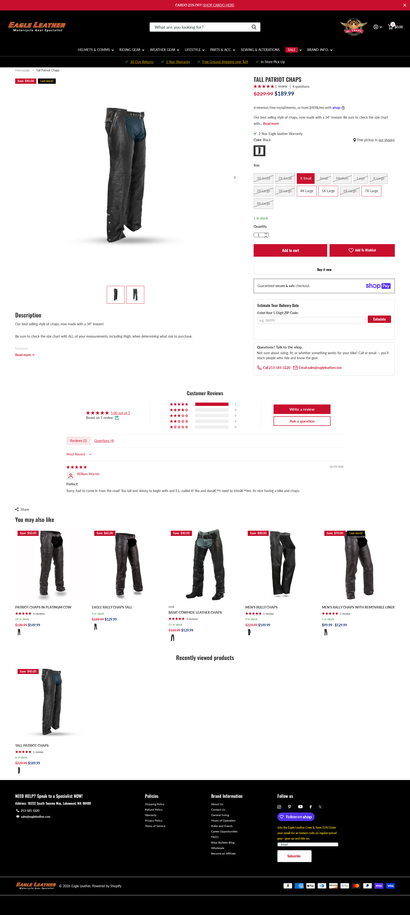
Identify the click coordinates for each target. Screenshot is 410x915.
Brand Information (226, 796)
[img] (76, 467)
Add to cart (290, 250)
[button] (235, 177)
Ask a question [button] (302, 421)
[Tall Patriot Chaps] (51, 703)
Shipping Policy (154, 804)
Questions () (104, 441)
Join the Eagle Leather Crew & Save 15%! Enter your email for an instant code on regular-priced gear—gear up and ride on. (307, 833)
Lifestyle (193, 50)
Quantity (260, 226)
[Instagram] (279, 807)
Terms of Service (155, 826)
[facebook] (311, 807)
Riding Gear (129, 50)
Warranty (150, 815)
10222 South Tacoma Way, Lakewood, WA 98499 (59, 803)
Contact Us (218, 809)
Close (405, 5)
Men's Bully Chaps (261, 607)
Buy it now (324, 269)
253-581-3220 (30, 811)
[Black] (19, 632)
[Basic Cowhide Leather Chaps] (204, 564)
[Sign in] (377, 27)
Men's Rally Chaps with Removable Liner (358, 607)
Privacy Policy (153, 820)
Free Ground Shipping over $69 (225, 62)
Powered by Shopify (106, 886)
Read (23, 355)
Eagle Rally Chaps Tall (112, 607)
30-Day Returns (142, 62)
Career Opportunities (224, 831)
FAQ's (215, 837)
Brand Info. (318, 50)
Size (257, 165)
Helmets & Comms (94, 50)
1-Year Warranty (178, 62)
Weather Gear (162, 50)
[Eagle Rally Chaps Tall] (128, 564)
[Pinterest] (289, 807)
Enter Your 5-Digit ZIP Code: (277, 313)
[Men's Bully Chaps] (281, 564)
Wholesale (217, 848)
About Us (217, 804)
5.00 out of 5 (120, 413)
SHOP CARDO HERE (218, 5)
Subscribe (294, 855)
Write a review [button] (302, 409)
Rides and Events (222, 826)
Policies (151, 796)
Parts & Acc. (220, 50)
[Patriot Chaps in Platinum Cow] (51, 564)
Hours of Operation (223, 820)
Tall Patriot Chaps (32, 745)
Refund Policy (154, 809)
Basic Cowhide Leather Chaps (195, 612)
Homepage (22, 70)
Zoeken (254, 27)
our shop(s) (386, 140)
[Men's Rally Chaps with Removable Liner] (358, 564)
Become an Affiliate (223, 853)
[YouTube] (300, 806)
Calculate (379, 318)
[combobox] (205, 27)
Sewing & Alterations (260, 50)
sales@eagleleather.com (35, 816)
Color (324, 140)
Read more (271, 123)
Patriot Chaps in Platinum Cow (43, 607)
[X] (320, 806)
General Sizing (220, 815)
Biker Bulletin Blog (222, 842)
